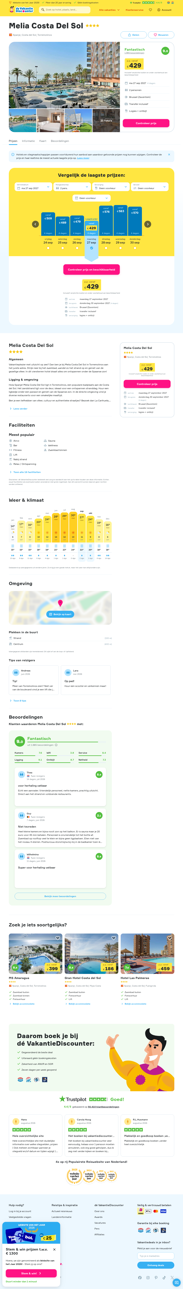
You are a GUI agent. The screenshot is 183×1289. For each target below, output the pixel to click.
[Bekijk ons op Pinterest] (156, 1278)
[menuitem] (146, 83)
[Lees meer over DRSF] (44, 1079)
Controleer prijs (146, 123)
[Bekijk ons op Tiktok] (164, 1278)
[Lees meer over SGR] (172, 2)
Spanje (17, 34)
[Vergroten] (113, 101)
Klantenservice (135, 9)
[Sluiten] (54, 1249)
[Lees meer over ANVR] (168, 2)
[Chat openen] (177, 1283)
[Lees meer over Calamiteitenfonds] (155, 1230)
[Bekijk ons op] (148, 1278)
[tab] (13, 141)
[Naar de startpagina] (21, 10)
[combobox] (64, 9)
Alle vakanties (107, 9)
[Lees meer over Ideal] (36, 1079)
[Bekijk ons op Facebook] (140, 1278)
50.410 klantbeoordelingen (103, 1106)
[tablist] (91, 141)
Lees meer (83, 158)
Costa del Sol (29, 34)
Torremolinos (44, 34)
